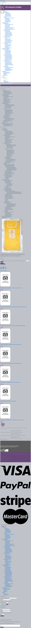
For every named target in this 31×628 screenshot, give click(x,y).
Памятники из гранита (8, 58)
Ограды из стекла (9, 185)
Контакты (3, 592)
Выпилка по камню (8, 62)
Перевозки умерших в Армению (11, 167)
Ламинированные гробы (8, 111)
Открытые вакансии (8, 16)
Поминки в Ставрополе (8, 34)
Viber (1, 455)
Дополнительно (6, 66)
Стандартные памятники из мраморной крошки (14, 191)
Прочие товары (6, 121)
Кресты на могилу (7, 38)
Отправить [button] (2, 627)
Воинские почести (8, 45)
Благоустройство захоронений (8, 180)
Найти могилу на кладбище (9, 67)
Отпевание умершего (8, 32)
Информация (4, 71)
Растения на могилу (8, 54)
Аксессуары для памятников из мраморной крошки (14, 193)
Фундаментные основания (9, 198)
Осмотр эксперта (7, 541)
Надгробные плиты (8, 201)
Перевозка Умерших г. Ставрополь (7, 123)
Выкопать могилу (7, 30)
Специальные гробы (8, 115)
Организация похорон (7, 546)
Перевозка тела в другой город (8, 125)
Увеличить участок (8, 46)
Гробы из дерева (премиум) (9, 112)
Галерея (6, 65)
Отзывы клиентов (7, 13)
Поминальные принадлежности (8, 120)
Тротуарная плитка (8, 52)
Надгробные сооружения (5, 48)
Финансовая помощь (8, 47)
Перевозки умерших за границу (9, 166)
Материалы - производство (6, 216)
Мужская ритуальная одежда (9, 118)
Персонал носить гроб (8, 33)
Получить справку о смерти (9, 24)
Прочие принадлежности (9, 40)
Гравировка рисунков (8, 579)
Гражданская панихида (8, 35)
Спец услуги (7, 178)
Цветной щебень (7, 53)
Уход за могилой (7, 212)
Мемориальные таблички (9, 69)
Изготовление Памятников (8, 189)
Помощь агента (7, 542)
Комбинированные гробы (9, 110)
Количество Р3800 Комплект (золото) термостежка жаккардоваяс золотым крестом (13, 260)
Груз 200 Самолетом (8, 170)
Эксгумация (7, 563)
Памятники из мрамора (8, 57)
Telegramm (3, 455)
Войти (7, 604)
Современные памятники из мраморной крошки (14, 192)
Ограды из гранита (9, 184)
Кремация (6, 43)
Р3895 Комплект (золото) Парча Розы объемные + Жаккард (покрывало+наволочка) (12, 325)
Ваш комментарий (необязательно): (7, 623)
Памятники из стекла (8, 195)
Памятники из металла (8, 55)
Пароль (1, 599)
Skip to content (2, 0)
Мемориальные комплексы (9, 64)
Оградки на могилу (8, 51)
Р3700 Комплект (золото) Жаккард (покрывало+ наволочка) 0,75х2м (10, 382)
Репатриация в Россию (8, 173)
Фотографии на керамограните (11, 205)
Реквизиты (6, 12)
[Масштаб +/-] (1, 617)
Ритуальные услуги (5, 22)
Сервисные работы (8, 70)
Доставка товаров (8, 20)
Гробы (4, 108)
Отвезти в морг (7, 26)
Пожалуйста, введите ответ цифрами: (6, 601)
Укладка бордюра (7, 50)
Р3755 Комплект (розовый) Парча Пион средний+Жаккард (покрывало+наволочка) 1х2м (13, 306)
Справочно (5, 533)
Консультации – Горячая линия (9, 17)
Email (1, 609)
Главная (3, 10)
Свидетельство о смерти (8, 175)
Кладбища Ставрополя (7, 72)
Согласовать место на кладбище (10, 29)
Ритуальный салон (8, 14)
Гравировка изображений (10, 204)
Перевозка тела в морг (7, 91)
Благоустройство (6, 49)
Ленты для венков (9, 147)
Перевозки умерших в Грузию (11, 168)
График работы (7, 529)
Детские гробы (7, 114)
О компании (5, 11)
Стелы (6, 199)
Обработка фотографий (10, 206)
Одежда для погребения (7, 117)
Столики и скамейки (8, 567)
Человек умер (6, 130)
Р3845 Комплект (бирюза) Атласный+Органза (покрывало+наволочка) (10, 344)
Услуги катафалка (7, 41)
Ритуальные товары (7, 36)
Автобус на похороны (8, 171)
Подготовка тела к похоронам (9, 27)
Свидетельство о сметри (8, 28)
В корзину (2, 261)
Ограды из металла (9, 183)
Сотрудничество (7, 537)
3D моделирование (8, 68)
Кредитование (7, 18)
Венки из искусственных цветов (10, 104)
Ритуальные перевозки (8, 550)
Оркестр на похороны (8, 44)
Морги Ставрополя (6, 588)
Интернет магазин (8, 15)
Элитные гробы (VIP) (8, 113)
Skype (6, 455)
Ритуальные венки (8, 37)
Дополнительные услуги (7, 174)
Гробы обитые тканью (8, 109)
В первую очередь (6, 23)
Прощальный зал (7, 31)
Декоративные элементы (9, 208)
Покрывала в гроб (8, 39)
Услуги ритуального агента (9, 139)
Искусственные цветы (8, 106)
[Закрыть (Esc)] (0, 617)
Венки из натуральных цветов (9, 105)
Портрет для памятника (8, 61)
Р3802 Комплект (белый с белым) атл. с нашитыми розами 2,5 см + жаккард (11, 287)
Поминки (5, 74)
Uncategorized (4, 217)
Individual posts (6, 75)
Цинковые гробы (9, 156)
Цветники (6, 200)
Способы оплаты (7, 19)
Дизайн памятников (6, 60)
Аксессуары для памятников (9, 196)
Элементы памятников (8, 59)
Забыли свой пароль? (3, 605)
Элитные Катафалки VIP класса (10, 172)
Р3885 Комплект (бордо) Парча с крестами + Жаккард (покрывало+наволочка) (12, 419)
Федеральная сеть (8, 21)
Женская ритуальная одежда (9, 119)
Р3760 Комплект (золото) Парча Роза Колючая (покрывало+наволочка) (10, 363)
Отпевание (5, 98)
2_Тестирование (4, 128)
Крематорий (5, 73)
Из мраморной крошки (8, 56)
